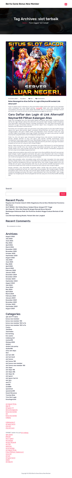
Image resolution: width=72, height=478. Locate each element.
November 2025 (11, 251)
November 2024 (11, 277)
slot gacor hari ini (12, 378)
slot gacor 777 (10, 408)
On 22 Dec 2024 (13, 98)
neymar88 (39, 108)
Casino (8, 327)
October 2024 (10, 279)
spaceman (9, 389)
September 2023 (11, 306)
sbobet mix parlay (12, 346)
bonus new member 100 (14, 321)
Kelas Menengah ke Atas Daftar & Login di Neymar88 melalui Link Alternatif (34, 102)
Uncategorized (11, 399)
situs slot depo (11, 351)
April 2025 (9, 266)
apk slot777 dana (12, 317)
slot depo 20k (10, 372)
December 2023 (11, 300)
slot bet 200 (10, 355)
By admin (23, 98)
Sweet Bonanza (11, 393)
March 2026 (10, 247)
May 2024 (9, 289)
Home (24, 23)
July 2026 (9, 238)
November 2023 (11, 302)
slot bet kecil (10, 357)
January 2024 (10, 298)
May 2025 (9, 264)
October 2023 (10, 304)
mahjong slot (10, 338)
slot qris (8, 380)
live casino (9, 336)
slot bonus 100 (11, 361)
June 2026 (9, 241)
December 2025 (11, 249)
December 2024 (11, 275)
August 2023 (10, 308)
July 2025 (9, 260)
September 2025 (11, 255)
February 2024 (11, 296)
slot (7, 414)
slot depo (9, 367)
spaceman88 (10, 391)
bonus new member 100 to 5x (16, 325)
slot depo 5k (10, 374)
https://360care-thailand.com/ (15, 452)
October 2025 (10, 253)
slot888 (8, 387)
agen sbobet (9, 434)
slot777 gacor (10, 438)
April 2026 (9, 245)
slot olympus (9, 440)
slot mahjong (24, 432)
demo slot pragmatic (12, 410)
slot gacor (9, 376)
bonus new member (12, 319)
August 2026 (10, 236)
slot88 (8, 384)
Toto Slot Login (11, 397)
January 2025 (10, 272)
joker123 (8, 436)
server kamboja (10, 448)
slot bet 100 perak (11, 442)
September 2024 (12, 281)
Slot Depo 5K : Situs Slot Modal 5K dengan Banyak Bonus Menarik (28, 209)
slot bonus (9, 359)
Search (9, 189)
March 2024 (10, 294)
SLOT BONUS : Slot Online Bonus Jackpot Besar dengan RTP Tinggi (29, 207)
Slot (31, 98)
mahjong (8, 417)
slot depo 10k (10, 370)
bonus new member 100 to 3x (16, 323)
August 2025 (10, 258)
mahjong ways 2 (10, 422)
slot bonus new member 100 (15, 365)
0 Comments (41, 98)
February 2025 (11, 270)
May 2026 (9, 243)
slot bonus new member (14, 363)
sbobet (8, 344)
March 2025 (10, 268)
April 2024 (9, 291)
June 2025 (9, 262)
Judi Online (9, 331)
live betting (10, 334)
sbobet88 (9, 348)
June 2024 (9, 287)
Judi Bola (9, 329)
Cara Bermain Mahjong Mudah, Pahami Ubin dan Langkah (25, 215)
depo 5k (8, 406)
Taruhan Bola (10, 395)
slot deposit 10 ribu (11, 404)
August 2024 (10, 283)
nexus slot (9, 454)
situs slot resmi (10, 428)
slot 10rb (8, 444)
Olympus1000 (10, 342)
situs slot (8, 426)
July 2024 (9, 285)
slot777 (8, 382)
